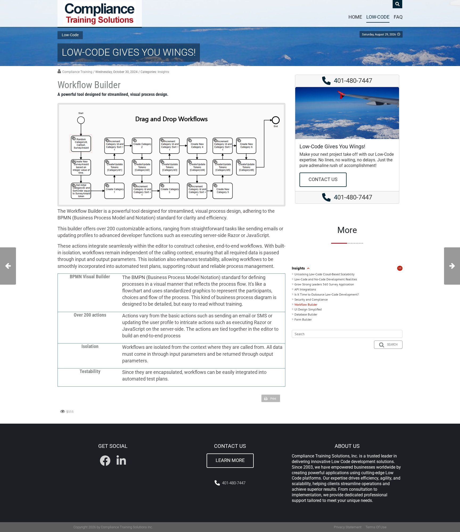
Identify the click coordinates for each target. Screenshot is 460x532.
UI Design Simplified (308, 309)
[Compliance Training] (99, 13)
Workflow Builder (305, 304)
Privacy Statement (348, 527)
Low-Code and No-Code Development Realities (325, 279)
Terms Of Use (376, 527)
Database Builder (305, 314)
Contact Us (323, 179)
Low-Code (377, 17)
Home (355, 17)
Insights (163, 72)
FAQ (398, 17)
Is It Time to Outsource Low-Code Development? (326, 294)
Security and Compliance (311, 299)
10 (399, 268)
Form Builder (303, 319)
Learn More (230, 460)
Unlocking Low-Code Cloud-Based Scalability (324, 274)
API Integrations (305, 289)
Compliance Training (77, 72)
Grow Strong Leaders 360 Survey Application (324, 284)
